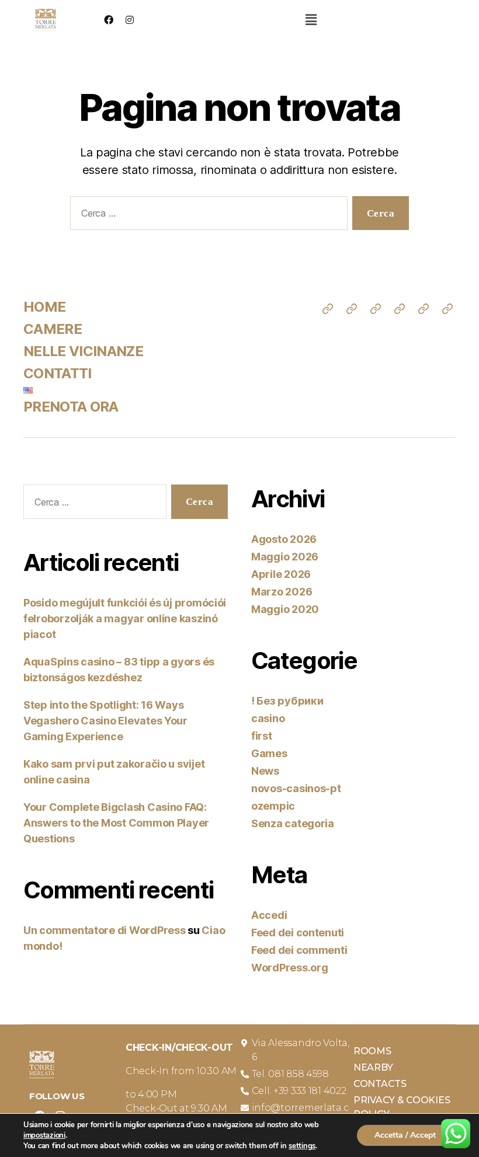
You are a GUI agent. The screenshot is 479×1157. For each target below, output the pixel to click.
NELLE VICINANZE (83, 351)
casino (267, 718)
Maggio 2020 (285, 609)
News (265, 771)
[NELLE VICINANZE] (375, 308)
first (261, 736)
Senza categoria (292, 823)
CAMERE (52, 328)
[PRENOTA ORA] (447, 308)
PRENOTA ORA (71, 406)
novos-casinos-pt (296, 788)
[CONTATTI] (399, 308)
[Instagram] (129, 20)
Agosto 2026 (284, 539)
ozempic (273, 806)
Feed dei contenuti (297, 932)
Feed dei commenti (299, 950)
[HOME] (327, 308)
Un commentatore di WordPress (104, 930)
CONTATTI (57, 373)
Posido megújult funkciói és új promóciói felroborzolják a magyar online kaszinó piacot (124, 618)
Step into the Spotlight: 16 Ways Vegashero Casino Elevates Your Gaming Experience (105, 721)
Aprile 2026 (281, 574)
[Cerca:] (206, 215)
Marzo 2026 (281, 592)
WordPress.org (289, 967)
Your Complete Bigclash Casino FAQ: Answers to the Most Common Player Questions (116, 823)
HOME (44, 306)
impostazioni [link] (44, 1135)
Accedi (269, 915)
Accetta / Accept (405, 1135)
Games (269, 753)
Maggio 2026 (284, 556)
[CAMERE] (351, 308)
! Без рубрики (287, 701)
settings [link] (302, 1146)
